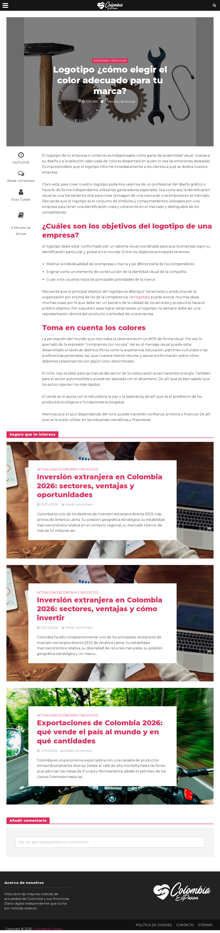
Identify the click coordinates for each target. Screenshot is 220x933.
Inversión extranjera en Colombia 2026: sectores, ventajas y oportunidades (99, 485)
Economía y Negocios (110, 60)
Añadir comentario (21, 181)
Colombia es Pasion (48, 929)
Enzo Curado (21, 199)
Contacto (185, 925)
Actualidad (47, 469)
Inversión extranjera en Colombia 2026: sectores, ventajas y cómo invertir (99, 609)
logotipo (142, 297)
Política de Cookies (154, 925)
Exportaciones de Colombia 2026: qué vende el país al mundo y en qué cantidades (100, 732)
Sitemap (205, 925)
